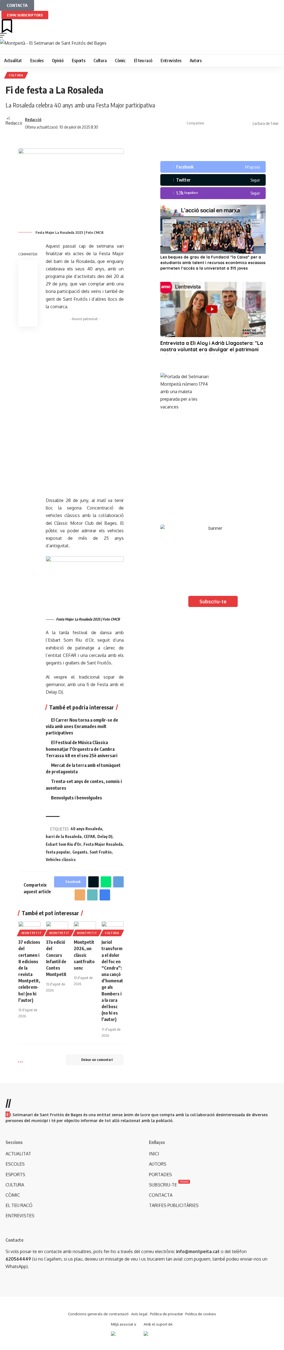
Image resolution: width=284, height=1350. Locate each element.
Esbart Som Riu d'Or (63, 844)
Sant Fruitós (101, 852)
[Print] (235, 123)
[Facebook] (213, 167)
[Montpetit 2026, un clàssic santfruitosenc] (85, 928)
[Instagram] (213, 193)
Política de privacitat (166, 1314)
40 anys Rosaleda (86, 828)
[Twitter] (213, 180)
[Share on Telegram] (118, 881)
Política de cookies (200, 1314)
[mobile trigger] (4, 35)
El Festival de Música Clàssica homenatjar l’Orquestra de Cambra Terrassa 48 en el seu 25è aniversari (81, 749)
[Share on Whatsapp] (106, 881)
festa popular (58, 852)
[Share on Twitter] (218, 123)
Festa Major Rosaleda (103, 844)
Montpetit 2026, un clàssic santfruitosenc (84, 955)
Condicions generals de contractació (98, 1314)
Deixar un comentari (97, 1060)
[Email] (80, 894)
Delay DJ (104, 836)
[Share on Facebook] (210, 123)
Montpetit (32, 933)
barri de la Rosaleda (64, 836)
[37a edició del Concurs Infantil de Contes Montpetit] (57, 928)
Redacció (33, 119)
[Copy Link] (227, 123)
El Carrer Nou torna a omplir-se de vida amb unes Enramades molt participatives (82, 726)
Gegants (79, 852)
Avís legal (139, 1314)
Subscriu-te (213, 601)
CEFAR (89, 836)
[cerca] (142, 50)
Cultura (16, 75)
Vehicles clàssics (61, 859)
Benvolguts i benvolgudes (76, 798)
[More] (244, 123)
